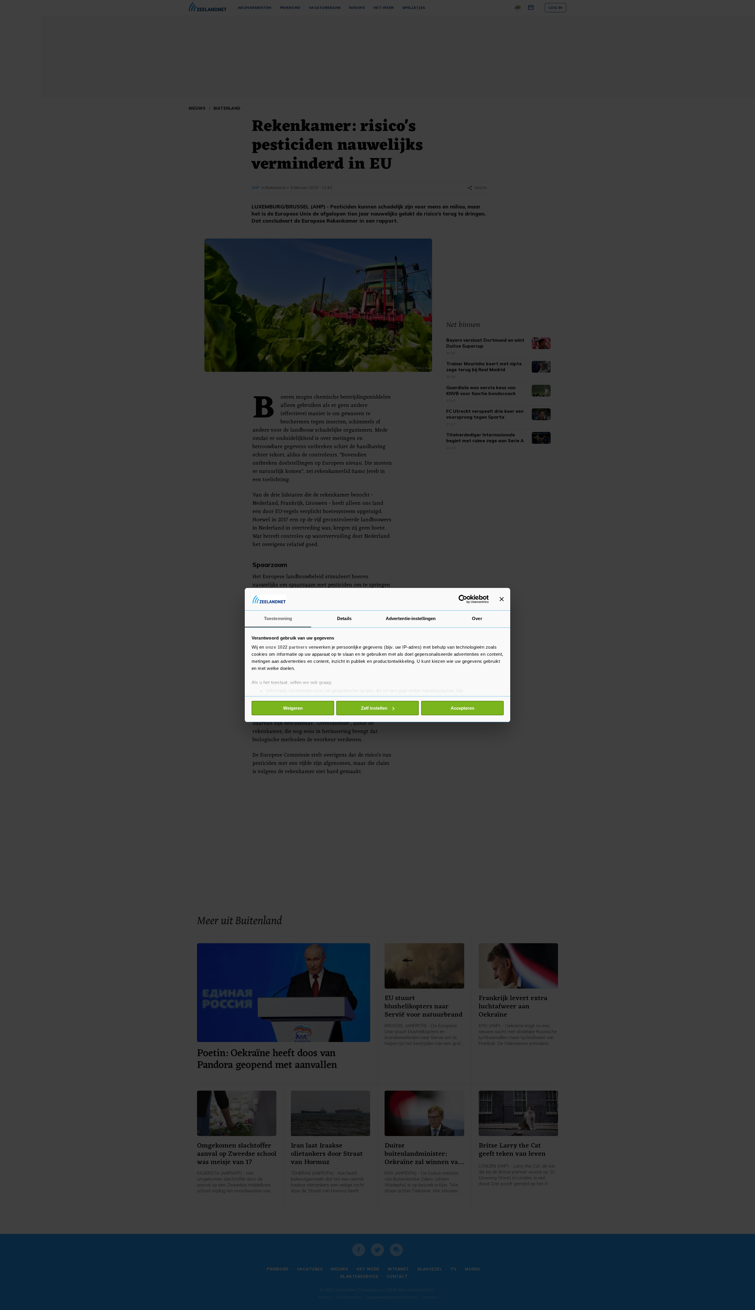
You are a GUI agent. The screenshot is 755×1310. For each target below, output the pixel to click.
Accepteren (462, 708)
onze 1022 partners (286, 647)
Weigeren (293, 708)
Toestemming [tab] (278, 618)
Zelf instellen (374, 708)
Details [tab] (344, 618)
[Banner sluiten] (502, 599)
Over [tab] (477, 618)
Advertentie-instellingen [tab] (411, 618)
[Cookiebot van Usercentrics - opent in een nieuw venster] (463, 599)
